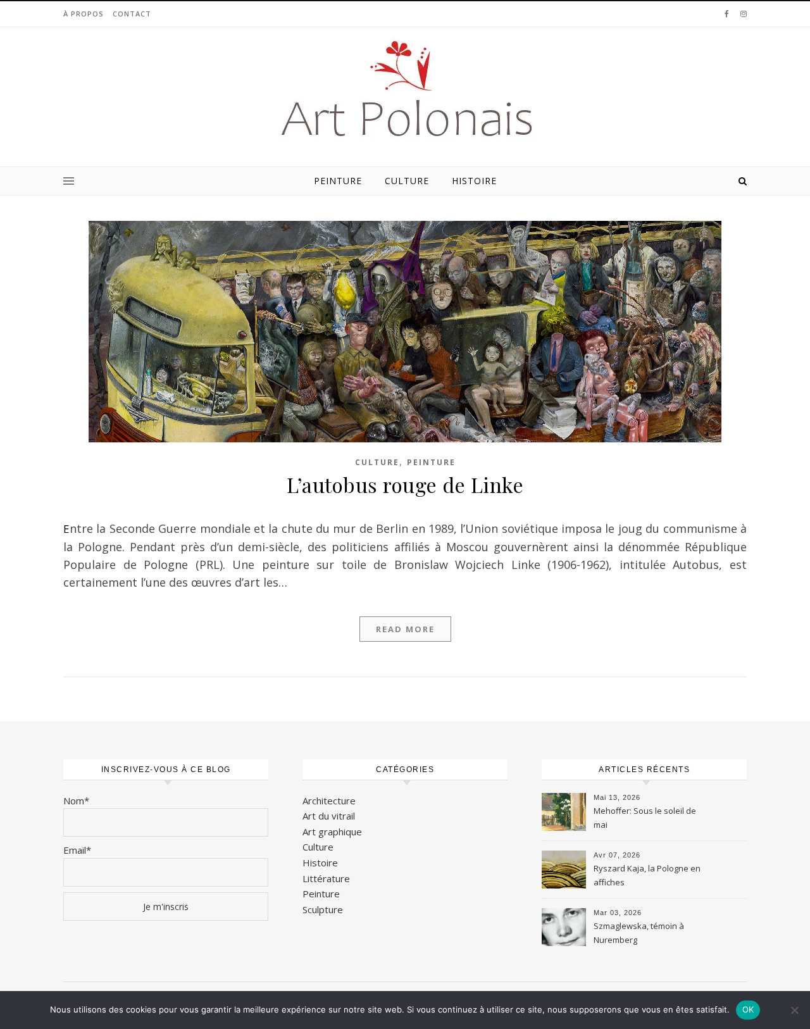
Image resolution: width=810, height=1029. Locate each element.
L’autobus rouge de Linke (405, 484)
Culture (407, 181)
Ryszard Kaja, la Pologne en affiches (647, 875)
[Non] (794, 1010)
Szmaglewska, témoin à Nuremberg (639, 932)
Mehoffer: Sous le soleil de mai (645, 817)
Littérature (326, 878)
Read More (405, 629)
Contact (132, 13)
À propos (83, 13)
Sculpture (322, 909)
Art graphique (332, 831)
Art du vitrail (328, 815)
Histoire (474, 181)
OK (748, 1009)
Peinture (338, 181)
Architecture (329, 800)
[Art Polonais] (405, 90)
